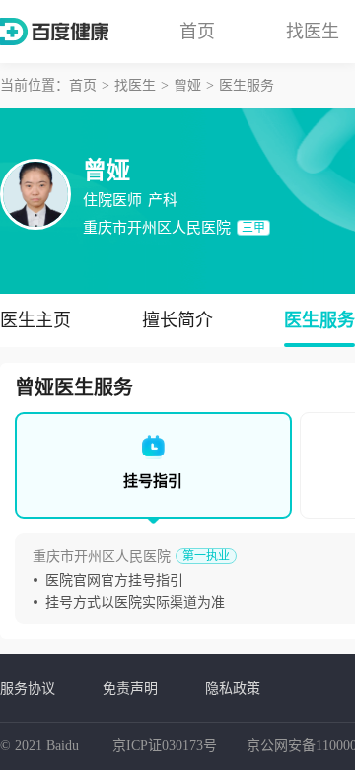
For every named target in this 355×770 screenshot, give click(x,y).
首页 (197, 31)
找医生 (312, 31)
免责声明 (130, 688)
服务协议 (27, 688)
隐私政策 (232, 688)
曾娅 (187, 85)
